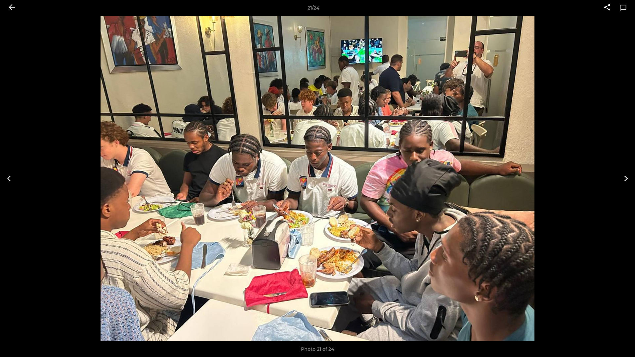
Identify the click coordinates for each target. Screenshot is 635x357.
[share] (607, 8)
